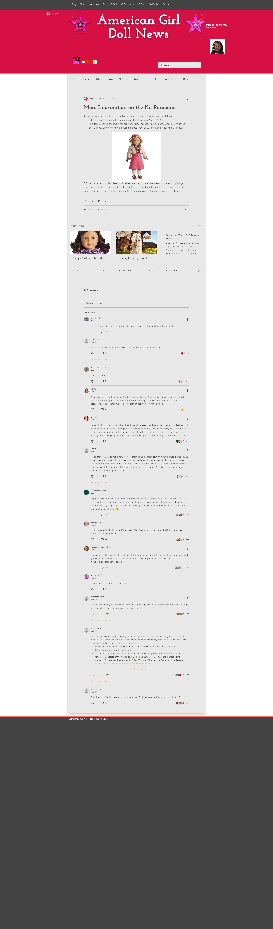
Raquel (110, 79)
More (185, 79)
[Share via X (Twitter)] (92, 200)
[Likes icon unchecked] (92, 332)
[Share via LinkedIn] (99, 200)
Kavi (157, 79)
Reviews (86, 79)
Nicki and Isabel (171, 79)
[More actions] (187, 98)
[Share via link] (106, 200)
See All (200, 225)
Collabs (99, 79)
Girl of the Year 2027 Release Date (182, 236)
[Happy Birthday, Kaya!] (136, 242)
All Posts (73, 79)
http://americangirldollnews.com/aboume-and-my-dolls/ (100, 871)
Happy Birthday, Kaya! (133, 258)
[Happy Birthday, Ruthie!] (90, 242)
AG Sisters (123, 79)
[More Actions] (187, 319)
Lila (148, 79)
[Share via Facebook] (85, 200)
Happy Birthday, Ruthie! (87, 258)
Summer (137, 79)
